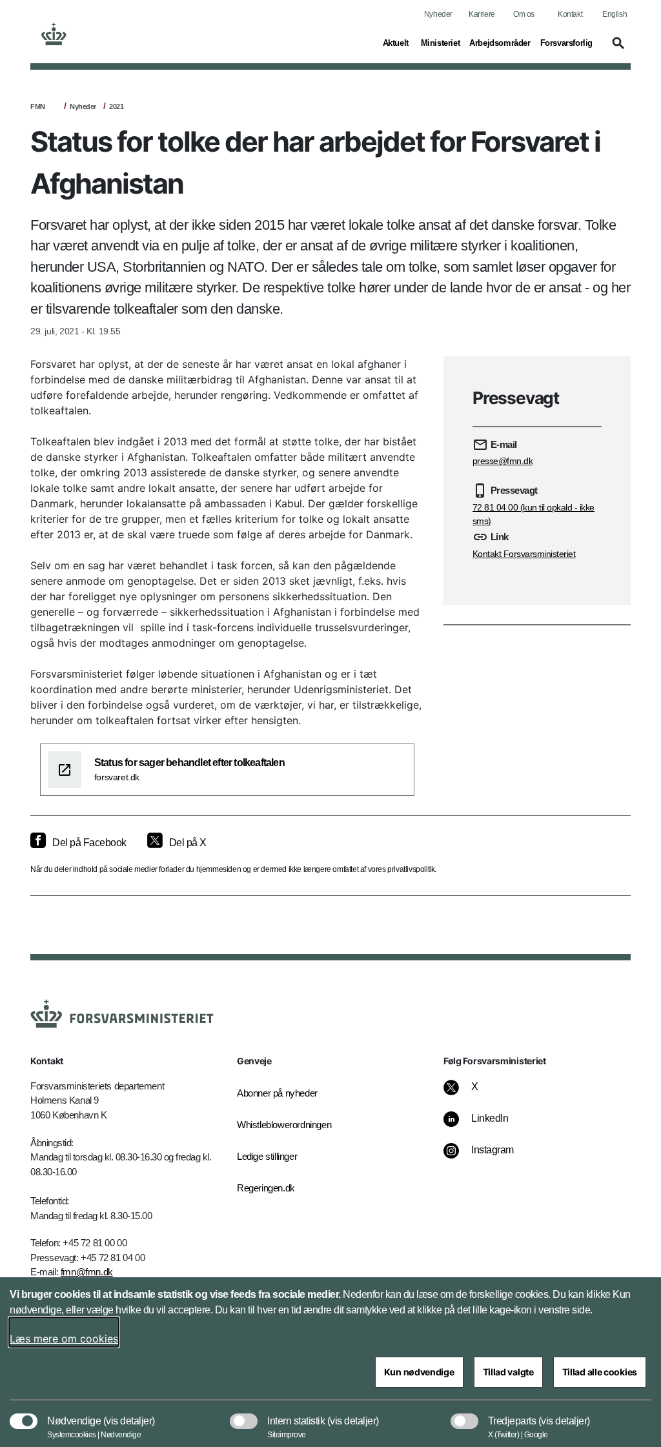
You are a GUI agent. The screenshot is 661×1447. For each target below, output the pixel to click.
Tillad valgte (508, 1371)
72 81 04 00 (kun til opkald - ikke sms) (534, 514)
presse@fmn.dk (503, 461)
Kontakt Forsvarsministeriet (524, 554)
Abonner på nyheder (277, 1093)
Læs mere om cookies (64, 1338)
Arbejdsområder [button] (499, 42)
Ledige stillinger (267, 1156)
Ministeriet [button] (440, 42)
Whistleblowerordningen (279, 1124)
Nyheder (438, 14)
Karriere (482, 14)
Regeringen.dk (266, 1187)
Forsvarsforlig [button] (566, 42)
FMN (37, 106)
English (614, 14)
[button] (616, 49)
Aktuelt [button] (397, 42)
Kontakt (570, 14)
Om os (523, 14)
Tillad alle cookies (599, 1371)
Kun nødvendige (419, 1371)
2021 (116, 106)
